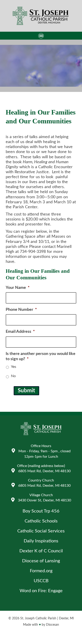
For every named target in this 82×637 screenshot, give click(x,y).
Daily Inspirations (41, 541)
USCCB (41, 581)
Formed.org (41, 571)
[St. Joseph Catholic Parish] (41, 16)
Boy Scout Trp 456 (41, 511)
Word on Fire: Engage (41, 591)
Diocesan (52, 624)
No (13, 376)
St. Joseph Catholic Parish (38, 618)
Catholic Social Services (41, 531)
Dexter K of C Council (41, 551)
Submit (26, 390)
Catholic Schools (41, 521)
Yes (13, 367)
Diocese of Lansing (41, 561)
